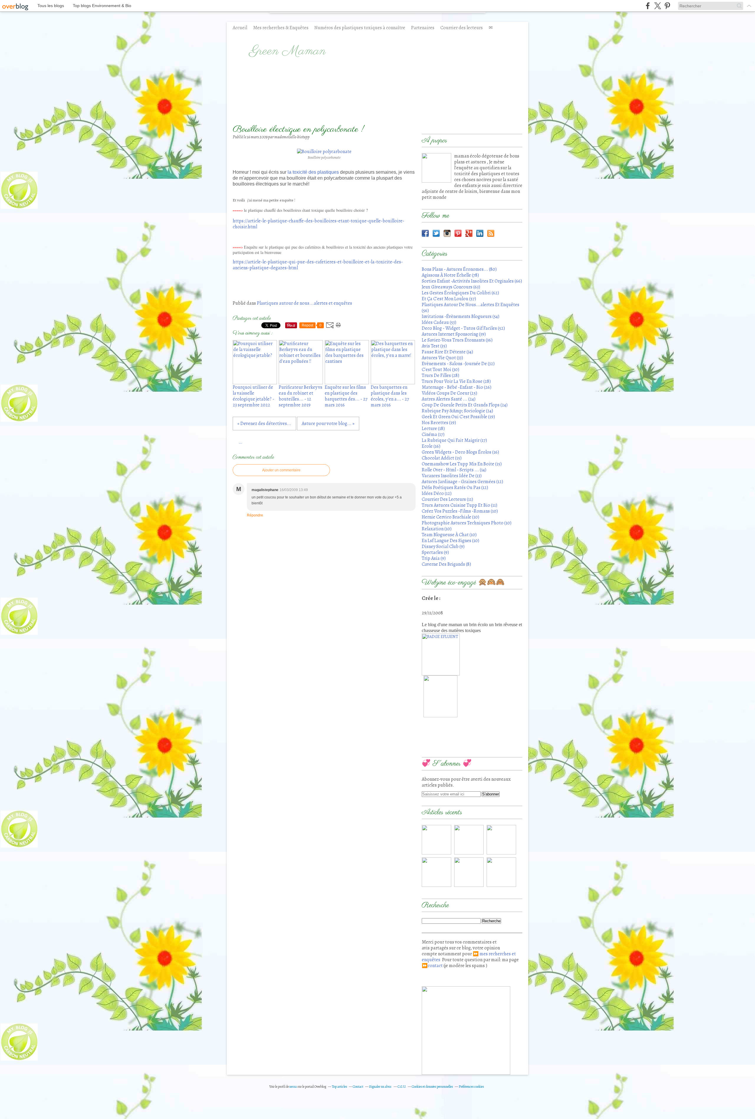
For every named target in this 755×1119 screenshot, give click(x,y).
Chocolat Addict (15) (442, 458)
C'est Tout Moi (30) (440, 369)
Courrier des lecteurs (461, 27)
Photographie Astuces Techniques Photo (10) (466, 523)
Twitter (436, 233)
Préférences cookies (471, 1086)
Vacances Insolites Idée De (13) (452, 475)
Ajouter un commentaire (281, 470)
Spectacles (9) (435, 552)
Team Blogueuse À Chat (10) (449, 534)
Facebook (425, 233)
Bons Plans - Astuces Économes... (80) (459, 269)
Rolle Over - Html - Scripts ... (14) (454, 470)
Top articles (339, 1086)
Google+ (468, 233)
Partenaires (422, 27)
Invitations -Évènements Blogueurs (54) (460, 316)
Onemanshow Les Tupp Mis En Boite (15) (462, 464)
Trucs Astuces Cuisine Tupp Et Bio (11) (459, 505)
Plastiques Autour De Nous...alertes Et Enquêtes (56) (470, 307)
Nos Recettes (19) (439, 422)
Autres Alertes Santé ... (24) (448, 399)
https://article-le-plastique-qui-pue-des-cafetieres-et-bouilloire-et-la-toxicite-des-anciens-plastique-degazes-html (318, 265)
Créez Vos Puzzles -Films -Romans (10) (460, 511)
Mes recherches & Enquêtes (280, 27)
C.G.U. (402, 1086)
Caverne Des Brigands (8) (446, 564)
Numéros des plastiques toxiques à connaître (359, 27)
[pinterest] (667, 5)
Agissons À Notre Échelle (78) (450, 275)
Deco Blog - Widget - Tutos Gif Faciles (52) (463, 328)
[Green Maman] (436, 168)
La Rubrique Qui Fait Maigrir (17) (454, 440)
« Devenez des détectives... (264, 423)
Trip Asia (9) (434, 558)
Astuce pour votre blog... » (328, 423)
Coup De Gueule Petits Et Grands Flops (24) (465, 405)
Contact (358, 1086)
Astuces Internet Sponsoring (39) (454, 334)
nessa (293, 1086)
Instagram (447, 233)
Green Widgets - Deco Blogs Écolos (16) (460, 452)
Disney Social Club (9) (443, 546)
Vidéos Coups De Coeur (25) (449, 393)
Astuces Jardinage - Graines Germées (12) (462, 481)
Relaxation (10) (437, 529)
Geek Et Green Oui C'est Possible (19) (458, 417)
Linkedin (479, 233)
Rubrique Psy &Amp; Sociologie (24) (457, 411)
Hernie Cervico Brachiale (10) (450, 517)
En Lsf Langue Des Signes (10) (450, 540)
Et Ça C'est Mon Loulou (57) (449, 299)
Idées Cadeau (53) (439, 322)
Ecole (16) (431, 446)
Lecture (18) (433, 428)
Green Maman (288, 51)
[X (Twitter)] (657, 5)
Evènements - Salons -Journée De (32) (458, 363)
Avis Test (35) (434, 346)
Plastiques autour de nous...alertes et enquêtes (304, 303)
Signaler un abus (380, 1086)
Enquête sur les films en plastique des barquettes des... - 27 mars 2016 (346, 396)
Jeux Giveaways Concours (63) (451, 287)
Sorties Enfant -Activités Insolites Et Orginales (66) (472, 281)
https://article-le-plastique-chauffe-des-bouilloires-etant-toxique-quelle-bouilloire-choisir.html (318, 224)
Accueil (240, 27)
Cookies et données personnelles (432, 1086)
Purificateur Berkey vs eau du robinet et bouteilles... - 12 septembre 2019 (300, 396)
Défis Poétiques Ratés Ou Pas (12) (455, 487)
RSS (490, 233)
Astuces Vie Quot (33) (442, 358)
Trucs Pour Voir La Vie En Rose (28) (456, 381)
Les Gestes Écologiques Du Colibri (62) (460, 293)
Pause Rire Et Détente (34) (447, 352)
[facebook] (647, 5)
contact (435, 965)
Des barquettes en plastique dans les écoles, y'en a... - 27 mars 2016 (390, 396)
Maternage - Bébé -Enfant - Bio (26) (456, 387)
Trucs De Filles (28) (440, 375)
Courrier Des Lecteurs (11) (447, 499)
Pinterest (458, 233)
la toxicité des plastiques (313, 172)
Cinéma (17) (433, 434)
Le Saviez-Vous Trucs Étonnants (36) (457, 340)
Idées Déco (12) (437, 493)
